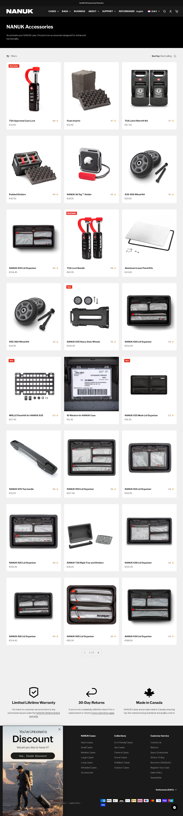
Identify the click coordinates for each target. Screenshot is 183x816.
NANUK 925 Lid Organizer (22, 562)
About (92, 11)
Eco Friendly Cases (123, 742)
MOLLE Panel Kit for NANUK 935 (26, 415)
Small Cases (87, 747)
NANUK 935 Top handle (21, 489)
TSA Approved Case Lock (22, 121)
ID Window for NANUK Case (81, 415)
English (139, 11)
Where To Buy (157, 757)
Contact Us (155, 742)
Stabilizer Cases (122, 762)
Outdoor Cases (121, 767)
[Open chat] (174, 807)
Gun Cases (119, 747)
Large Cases (87, 757)
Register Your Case (159, 767)
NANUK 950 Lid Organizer (80, 489)
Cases (52, 11)
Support (107, 11)
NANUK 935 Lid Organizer (22, 268)
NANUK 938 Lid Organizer (138, 562)
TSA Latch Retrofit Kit (136, 121)
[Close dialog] (59, 729)
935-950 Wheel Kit (135, 194)
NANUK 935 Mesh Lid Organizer (141, 415)
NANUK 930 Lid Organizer (138, 636)
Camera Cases (121, 752)
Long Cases (87, 762)
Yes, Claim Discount (33, 756)
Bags (65, 11)
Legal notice (74, 803)
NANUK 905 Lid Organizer (80, 636)
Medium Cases (88, 752)
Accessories (87, 772)
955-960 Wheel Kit (19, 341)
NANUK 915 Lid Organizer (138, 489)
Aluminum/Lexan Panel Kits (139, 268)
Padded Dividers (17, 194)
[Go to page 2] (98, 652)
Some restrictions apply (102, 713)
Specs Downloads (159, 752)
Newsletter (156, 777)
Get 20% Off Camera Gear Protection (91, 3)
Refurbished (127, 11)
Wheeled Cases (89, 767)
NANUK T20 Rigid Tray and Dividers (85, 562)
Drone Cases (120, 757)
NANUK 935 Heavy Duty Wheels (83, 341)
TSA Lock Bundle (76, 268)
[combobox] (140, 11)
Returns (154, 747)
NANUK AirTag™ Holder (79, 194)
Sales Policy (156, 772)
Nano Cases (87, 742)
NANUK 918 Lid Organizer (22, 636)
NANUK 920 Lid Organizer (138, 341)
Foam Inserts (73, 121)
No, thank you (33, 763)
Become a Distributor (160, 762)
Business (79, 11)
